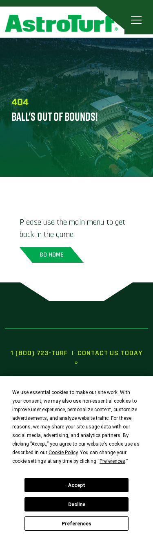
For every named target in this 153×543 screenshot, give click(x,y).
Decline (76, 504)
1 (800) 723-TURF (39, 353)
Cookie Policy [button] (63, 452)
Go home (52, 254)
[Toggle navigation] (136, 20)
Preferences (76, 524)
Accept (76, 485)
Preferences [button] (112, 461)
